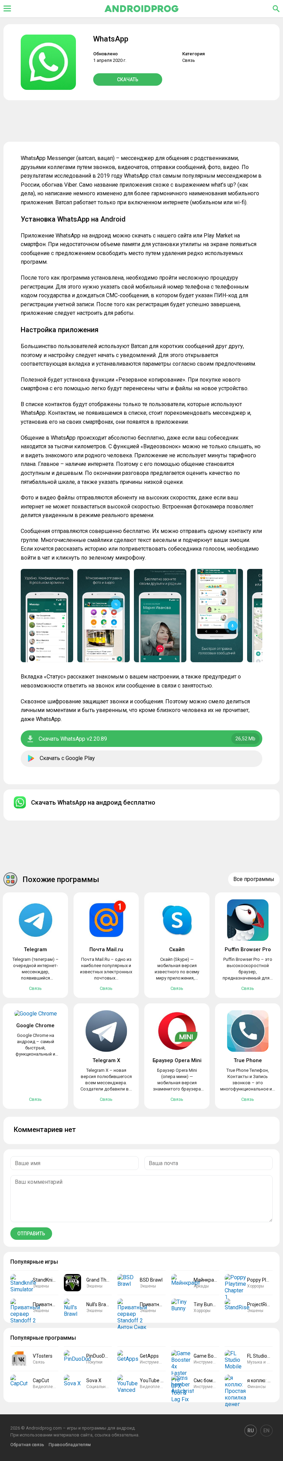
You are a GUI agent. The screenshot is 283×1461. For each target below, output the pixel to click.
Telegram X (106, 1060)
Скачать (127, 79)
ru (250, 1430)
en (266, 1430)
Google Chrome (35, 1025)
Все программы (253, 879)
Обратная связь (27, 1444)
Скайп (177, 949)
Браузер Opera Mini (177, 1060)
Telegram (35, 949)
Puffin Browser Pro (248, 949)
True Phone (248, 1060)
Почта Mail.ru (106, 949)
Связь (188, 60)
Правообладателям (70, 1444)
